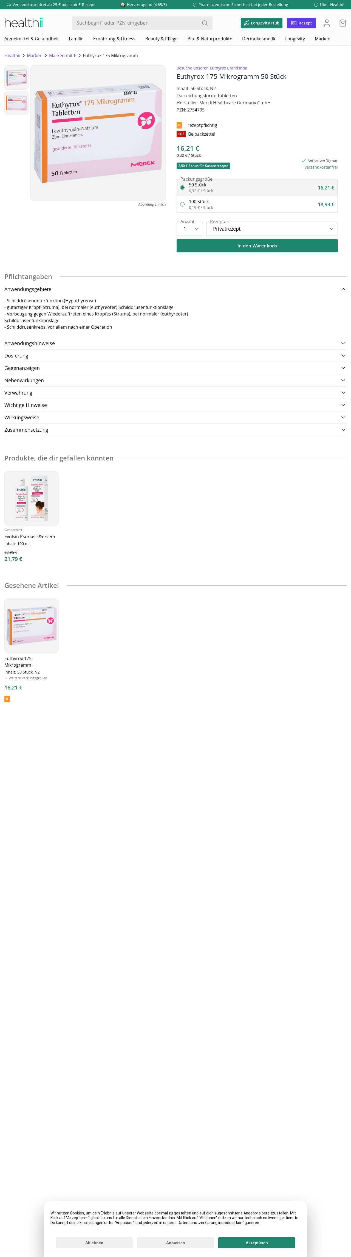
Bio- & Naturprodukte (210, 39)
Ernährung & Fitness (114, 39)
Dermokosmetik (258, 39)
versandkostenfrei (321, 167)
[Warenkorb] (341, 23)
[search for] (205, 23)
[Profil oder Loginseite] (326, 23)
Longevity (295, 39)
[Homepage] (23, 23)
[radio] (257, 187)
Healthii (12, 55)
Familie (76, 39)
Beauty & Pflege (161, 39)
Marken (322, 39)
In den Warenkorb (257, 246)
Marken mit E (62, 55)
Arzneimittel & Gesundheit (31, 39)
